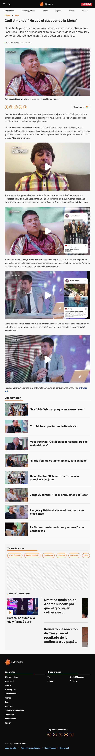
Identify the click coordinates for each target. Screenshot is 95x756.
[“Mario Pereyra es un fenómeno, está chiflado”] (16, 460)
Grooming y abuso (28, 11)
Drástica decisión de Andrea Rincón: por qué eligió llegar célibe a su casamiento (60, 608)
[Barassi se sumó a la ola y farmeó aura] (22, 606)
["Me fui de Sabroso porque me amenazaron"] (16, 409)
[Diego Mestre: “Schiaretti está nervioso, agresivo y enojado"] (16, 477)
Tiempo (45, 11)
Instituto (85, 11)
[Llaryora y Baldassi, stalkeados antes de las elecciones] (16, 512)
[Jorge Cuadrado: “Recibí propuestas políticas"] (16, 495)
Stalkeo (61, 555)
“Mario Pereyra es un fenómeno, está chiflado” (59, 460)
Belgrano (58, 11)
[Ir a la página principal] (46, 4)
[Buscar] (9, 4)
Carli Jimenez (15, 555)
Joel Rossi (48, 555)
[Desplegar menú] (4, 4)
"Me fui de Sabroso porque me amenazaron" (57, 409)
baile (86, 555)
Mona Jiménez (32, 555)
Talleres (71, 11)
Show (17, 15)
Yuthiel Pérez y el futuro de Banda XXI (53, 426)
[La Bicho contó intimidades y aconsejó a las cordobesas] (16, 529)
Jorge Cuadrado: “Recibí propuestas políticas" (59, 494)
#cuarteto (74, 555)
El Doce (7, 15)
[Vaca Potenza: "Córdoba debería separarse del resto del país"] (16, 443)
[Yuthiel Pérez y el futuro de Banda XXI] (16, 426)
